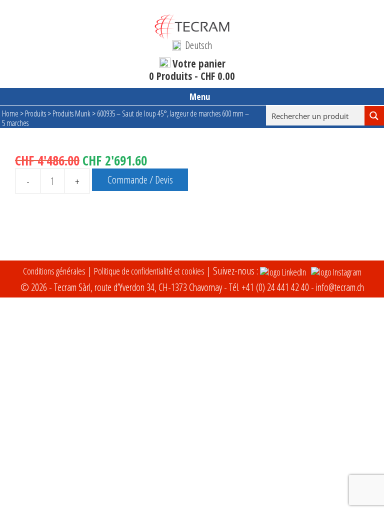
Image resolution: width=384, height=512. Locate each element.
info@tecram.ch (340, 287)
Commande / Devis (140, 179)
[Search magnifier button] (374, 116)
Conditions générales (54, 271)
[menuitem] (192, 45)
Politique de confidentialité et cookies (149, 271)
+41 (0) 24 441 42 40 (275, 287)
